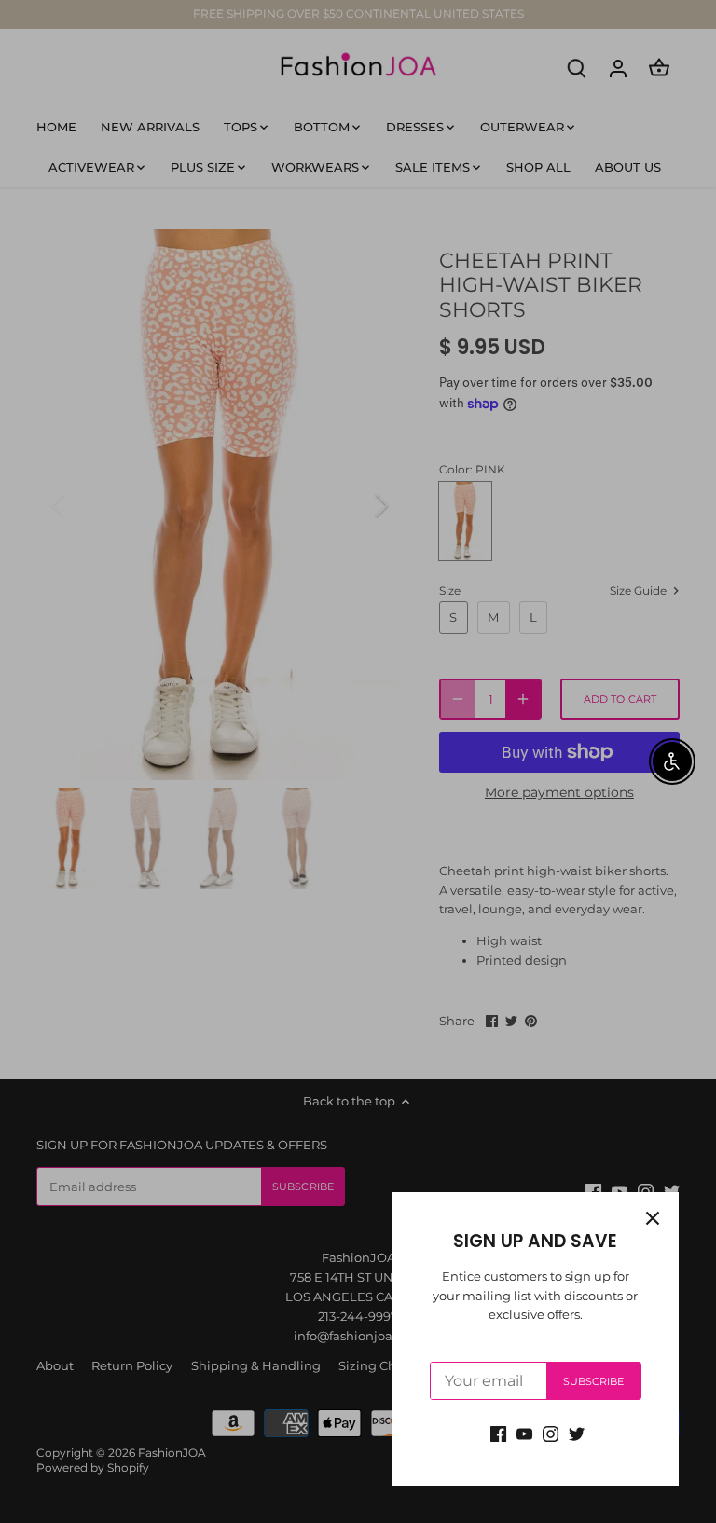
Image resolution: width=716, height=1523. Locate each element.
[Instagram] (550, 1433)
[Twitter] (577, 1433)
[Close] (652, 1218)
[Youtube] (524, 1433)
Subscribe (594, 1381)
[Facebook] (498, 1433)
